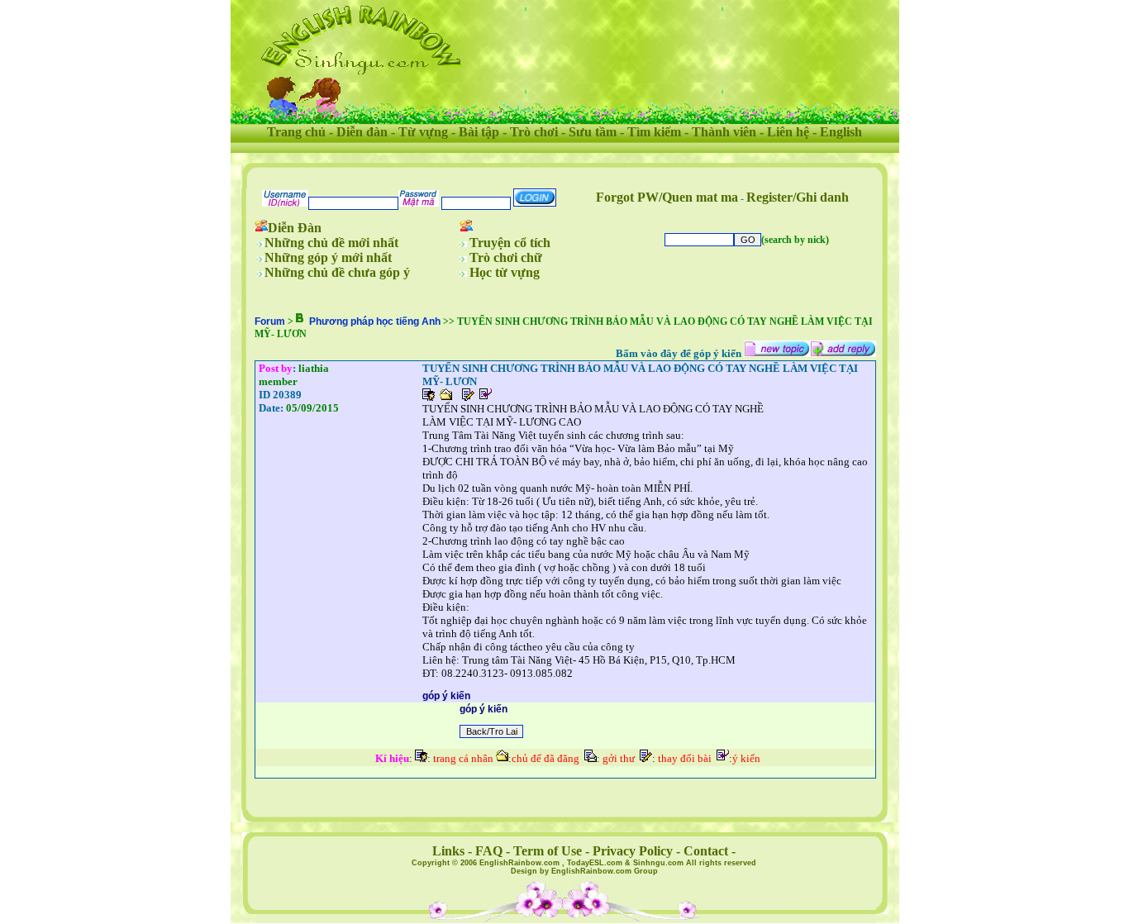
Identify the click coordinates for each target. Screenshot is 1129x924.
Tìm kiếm (654, 132)
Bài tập (479, 132)
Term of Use (547, 851)
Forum (270, 321)
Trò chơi (534, 132)
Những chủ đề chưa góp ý (337, 272)
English (841, 132)
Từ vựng (423, 132)
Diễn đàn (362, 132)
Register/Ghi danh (797, 197)
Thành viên (724, 132)
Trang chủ (296, 132)
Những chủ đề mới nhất (331, 243)
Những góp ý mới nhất (328, 257)
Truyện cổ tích (509, 243)
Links (448, 851)
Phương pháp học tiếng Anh (375, 321)
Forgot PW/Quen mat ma (667, 197)
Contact (706, 851)
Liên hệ (788, 132)
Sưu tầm (593, 132)
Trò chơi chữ (505, 257)
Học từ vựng (504, 272)
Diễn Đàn (295, 228)
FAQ (489, 851)
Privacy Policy (633, 851)
